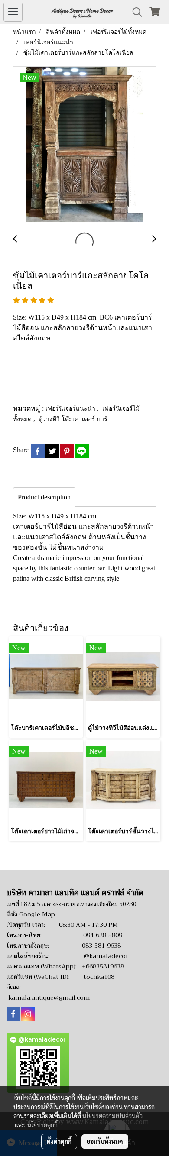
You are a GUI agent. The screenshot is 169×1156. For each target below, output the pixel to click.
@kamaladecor (106, 956)
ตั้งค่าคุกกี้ (59, 1141)
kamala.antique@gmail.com (49, 997)
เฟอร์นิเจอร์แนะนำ (71, 408)
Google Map (37, 914)
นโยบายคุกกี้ (42, 1125)
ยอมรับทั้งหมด (105, 1141)
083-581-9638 (101, 945)
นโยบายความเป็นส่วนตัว (112, 1116)
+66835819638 (103, 966)
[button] (134, 12)
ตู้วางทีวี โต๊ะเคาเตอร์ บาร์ (73, 418)
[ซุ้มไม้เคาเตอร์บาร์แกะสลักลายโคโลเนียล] (84, 145)
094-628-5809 (102, 935)
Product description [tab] (44, 497)
